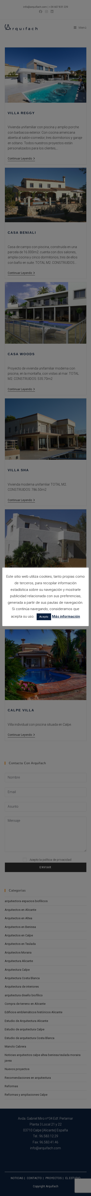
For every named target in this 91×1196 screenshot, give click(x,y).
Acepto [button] (43, 616)
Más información (66, 616)
